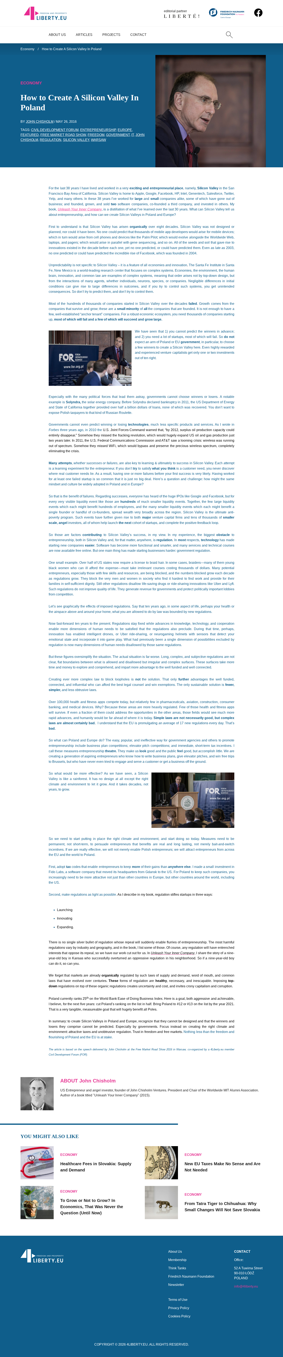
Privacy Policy (178, 1308)
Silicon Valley (76, 140)
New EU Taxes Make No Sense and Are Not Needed (222, 1166)
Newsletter (176, 1285)
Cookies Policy (179, 1316)
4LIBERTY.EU (137, 1344)
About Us (57, 34)
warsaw (98, 140)
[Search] (229, 35)
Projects (111, 34)
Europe (125, 130)
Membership (177, 1260)
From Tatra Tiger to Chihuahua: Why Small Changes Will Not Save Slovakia (222, 1206)
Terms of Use (177, 1299)
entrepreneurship (98, 130)
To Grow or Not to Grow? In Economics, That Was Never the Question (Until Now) (91, 1206)
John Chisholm (39, 121)
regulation (50, 140)
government (118, 135)
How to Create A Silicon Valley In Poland (72, 49)
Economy (27, 49)
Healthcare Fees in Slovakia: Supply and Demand (95, 1166)
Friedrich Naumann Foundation (191, 1276)
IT (132, 135)
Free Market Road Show (63, 135)
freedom (96, 135)
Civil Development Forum (55, 130)
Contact (138, 34)
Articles (84, 34)
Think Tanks (177, 1268)
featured (30, 135)
